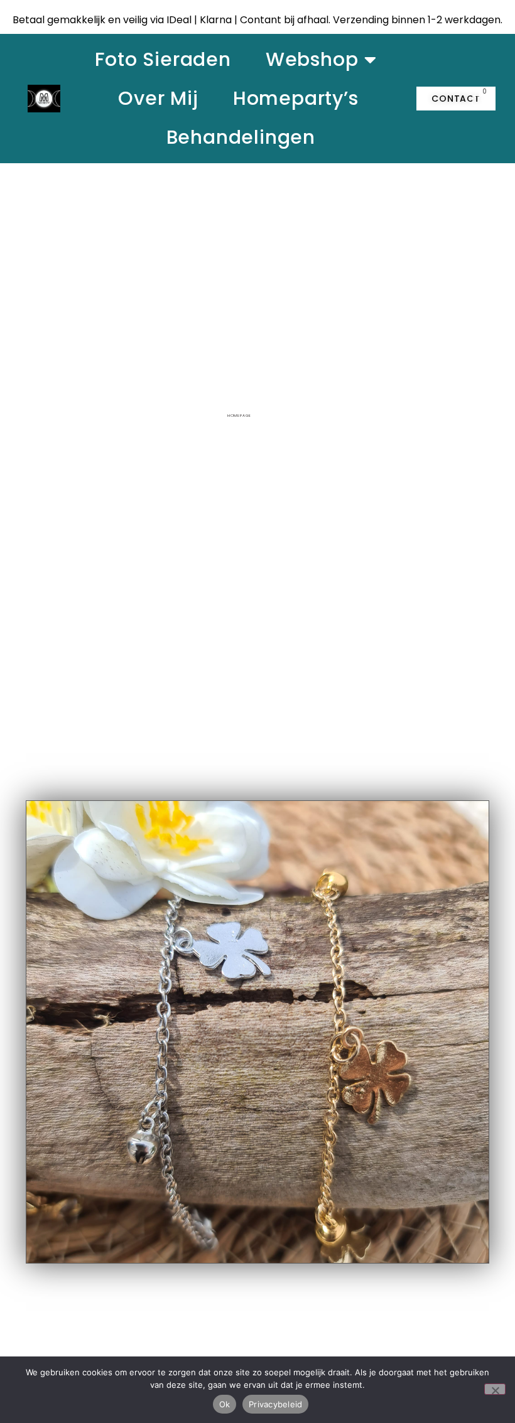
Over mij (158, 98)
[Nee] (495, 1389)
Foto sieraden (162, 59)
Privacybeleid (275, 1404)
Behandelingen (240, 137)
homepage (239, 415)
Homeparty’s (296, 98)
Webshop (312, 59)
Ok (224, 1404)
